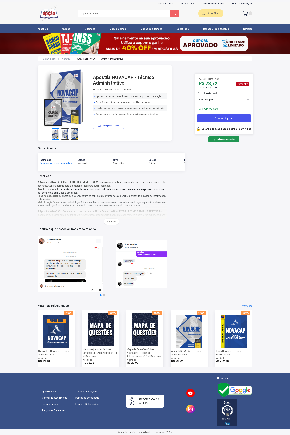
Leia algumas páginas (110, 126)
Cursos (66, 29)
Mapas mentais (118, 29)
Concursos (183, 29)
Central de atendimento (54, 397)
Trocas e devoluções (86, 391)
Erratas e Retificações (87, 404)
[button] (101, 295)
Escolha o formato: (208, 93)
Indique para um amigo (226, 139)
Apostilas (43, 29)
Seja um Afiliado (165, 3)
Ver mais (111, 221)
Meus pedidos (187, 3)
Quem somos (49, 391)
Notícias (247, 29)
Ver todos (247, 306)
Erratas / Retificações (242, 3)
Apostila (66, 59)
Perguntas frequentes (54, 410)
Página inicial (49, 59)
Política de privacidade (87, 397)
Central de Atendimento (213, 3)
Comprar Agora (223, 118)
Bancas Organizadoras (216, 29)
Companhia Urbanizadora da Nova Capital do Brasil (66, 163)
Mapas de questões (151, 29)
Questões (90, 29)
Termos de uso (50, 404)
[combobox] (123, 13)
